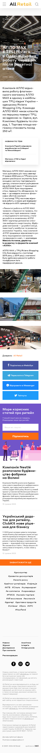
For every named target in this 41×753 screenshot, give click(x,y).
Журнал (6, 645)
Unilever (13, 606)
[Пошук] (36, 4)
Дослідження (9, 648)
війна (11, 77)
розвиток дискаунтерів (21, 576)
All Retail (17, 355)
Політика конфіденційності (13, 740)
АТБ (8, 587)
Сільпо (16, 587)
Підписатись (20, 436)
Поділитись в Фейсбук (21, 365)
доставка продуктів (26, 602)
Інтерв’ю (25, 645)
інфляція (32, 583)
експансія (30, 598)
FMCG (11, 595)
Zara (23, 606)
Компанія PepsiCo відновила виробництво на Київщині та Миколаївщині (18, 148)
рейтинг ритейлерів (15, 583)
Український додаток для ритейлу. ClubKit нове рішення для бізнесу (19, 522)
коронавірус (29, 591)
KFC (31, 606)
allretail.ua (24, 674)
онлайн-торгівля (26, 595)
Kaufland (21, 609)
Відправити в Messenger (22, 385)
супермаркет (29, 587)
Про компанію (9, 650)
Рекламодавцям (10, 655)
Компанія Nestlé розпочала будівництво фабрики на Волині (19, 472)
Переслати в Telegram (22, 375)
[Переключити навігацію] (4, 4)
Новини (6, 643)
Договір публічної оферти (13, 737)
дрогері (10, 602)
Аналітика (26, 643)
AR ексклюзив (14, 598)
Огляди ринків (27, 648)
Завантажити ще (21, 562)
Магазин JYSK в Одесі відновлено (15, 160)
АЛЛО (5, 77)
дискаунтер (21, 572)
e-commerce (13, 591)
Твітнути (22, 395)
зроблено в (31, 746)
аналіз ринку (21, 580)
